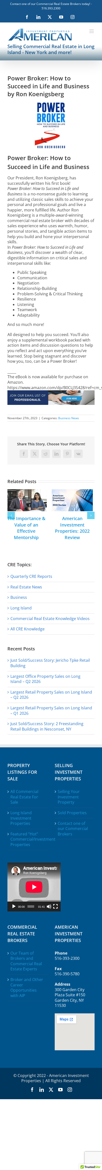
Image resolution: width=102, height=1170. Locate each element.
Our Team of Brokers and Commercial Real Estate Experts (26, 961)
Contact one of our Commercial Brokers (73, 829)
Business (18, 597)
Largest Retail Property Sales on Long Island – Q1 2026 (51, 710)
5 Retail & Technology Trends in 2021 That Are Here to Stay (74, 527)
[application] (34, 887)
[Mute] (49, 906)
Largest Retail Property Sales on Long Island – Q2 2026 (51, 694)
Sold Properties (72, 812)
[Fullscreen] (55, 906)
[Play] (13, 906)
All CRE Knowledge (27, 629)
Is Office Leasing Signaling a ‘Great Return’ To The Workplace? (28, 527)
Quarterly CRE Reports (31, 576)
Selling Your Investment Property (69, 797)
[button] (11, 515)
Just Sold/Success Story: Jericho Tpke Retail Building (50, 663)
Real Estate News (26, 587)
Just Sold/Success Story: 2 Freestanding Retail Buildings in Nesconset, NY (46, 726)
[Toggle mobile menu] (92, 31)
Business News (68, 418)
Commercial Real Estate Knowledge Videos (50, 618)
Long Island (21, 608)
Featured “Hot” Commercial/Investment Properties (27, 839)
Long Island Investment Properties (21, 818)
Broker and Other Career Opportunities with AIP (26, 987)
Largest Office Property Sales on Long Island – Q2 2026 (45, 679)
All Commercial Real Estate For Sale (24, 797)
